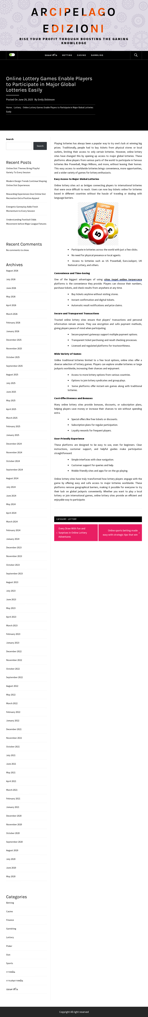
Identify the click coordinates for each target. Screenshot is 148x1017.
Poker (9, 946)
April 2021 (11, 781)
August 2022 (12, 685)
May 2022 (10, 694)
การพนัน (10, 971)
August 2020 (12, 850)
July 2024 (10, 486)
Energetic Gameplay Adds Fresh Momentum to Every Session (22, 208)
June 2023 (11, 599)
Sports (9, 963)
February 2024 (13, 530)
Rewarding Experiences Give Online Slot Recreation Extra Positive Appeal (26, 196)
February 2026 (13, 322)
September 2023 (14, 573)
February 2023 (13, 634)
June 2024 (11, 495)
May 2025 (10, 400)
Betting (67, 55)
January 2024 (12, 538)
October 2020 (13, 833)
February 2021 (13, 798)
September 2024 (14, 469)
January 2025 (12, 435)
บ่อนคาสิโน (51, 55)
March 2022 (11, 703)
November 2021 (14, 737)
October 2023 (13, 564)
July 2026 (10, 279)
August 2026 (12, 270)
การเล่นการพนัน (14, 980)
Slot (8, 954)
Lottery (72, 519)
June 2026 (11, 288)
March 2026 (11, 313)
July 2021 (10, 755)
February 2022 (13, 712)
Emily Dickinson (46, 99)
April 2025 (11, 409)
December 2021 (14, 729)
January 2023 (12, 642)
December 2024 (14, 443)
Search (10, 139)
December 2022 (14, 651)
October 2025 (13, 357)
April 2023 (11, 616)
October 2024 (13, 461)
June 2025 (11, 391)
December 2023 (14, 547)
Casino (81, 55)
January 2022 (12, 720)
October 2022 (13, 668)
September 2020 (14, 841)
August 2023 (12, 582)
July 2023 (10, 590)
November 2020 (14, 824)
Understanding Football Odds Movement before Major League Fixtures (26, 221)
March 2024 (11, 521)
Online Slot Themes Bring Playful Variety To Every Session (23, 170)
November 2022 (14, 660)
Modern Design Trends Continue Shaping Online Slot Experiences (26, 183)
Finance (10, 919)
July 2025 (10, 383)
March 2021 (11, 789)
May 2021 (10, 772)
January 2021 (12, 807)
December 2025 (14, 339)
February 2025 (13, 426)
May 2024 (10, 504)
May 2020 (10, 876)
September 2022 (14, 677)
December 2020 (14, 815)
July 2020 (10, 859)
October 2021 (13, 746)
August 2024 (12, 478)
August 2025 (12, 374)
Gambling (97, 55)
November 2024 (14, 452)
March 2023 (11, 625)
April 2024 (11, 512)
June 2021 (11, 763)
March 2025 (11, 417)
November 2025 (14, 348)
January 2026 (12, 331)
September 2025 (14, 365)
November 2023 (14, 556)
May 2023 (10, 608)
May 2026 (10, 296)
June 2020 (11, 867)
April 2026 (11, 305)
